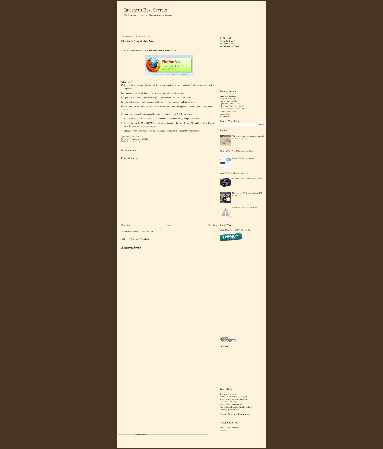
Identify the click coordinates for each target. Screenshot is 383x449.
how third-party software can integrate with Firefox (155, 130)
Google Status (225, 114)
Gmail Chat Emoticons (228, 96)
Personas (161, 85)
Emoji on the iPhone (227, 98)
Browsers (130, 141)
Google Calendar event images (243, 158)
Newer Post (126, 225)
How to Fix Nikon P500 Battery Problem (247, 178)
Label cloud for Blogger (228, 401)
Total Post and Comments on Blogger (233, 399)
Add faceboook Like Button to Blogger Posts (236, 407)
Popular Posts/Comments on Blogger (233, 396)
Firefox (138, 141)
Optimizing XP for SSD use (230, 103)
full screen (163, 97)
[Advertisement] (191, 27)
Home (169, 225)
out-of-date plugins (146, 93)
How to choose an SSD (228, 101)
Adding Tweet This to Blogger (231, 404)
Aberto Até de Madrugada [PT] (231, 427)
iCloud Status (225, 116)
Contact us (223, 430)
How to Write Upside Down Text (232, 108)
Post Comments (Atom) (143, 231)
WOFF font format (184, 114)
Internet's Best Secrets (145, 9)
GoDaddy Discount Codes (229, 409)
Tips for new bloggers (228, 394)
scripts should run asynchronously (178, 106)
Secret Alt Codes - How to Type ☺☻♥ (234, 173)
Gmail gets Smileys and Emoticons (244, 207)
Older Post (212, 225)
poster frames (186, 97)
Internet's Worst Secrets (228, 111)
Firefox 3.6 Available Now (138, 41)
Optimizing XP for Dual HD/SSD (232, 106)
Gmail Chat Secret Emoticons (242, 151)
